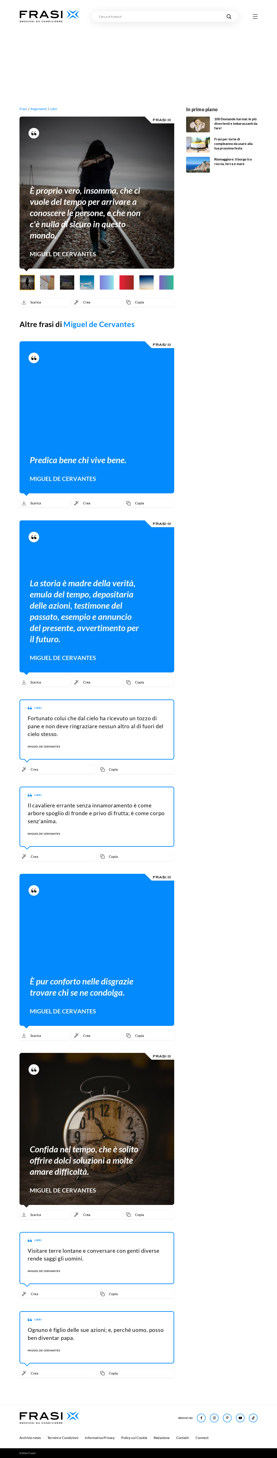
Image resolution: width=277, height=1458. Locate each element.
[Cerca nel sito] (229, 16)
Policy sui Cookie (134, 1438)
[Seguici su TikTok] (253, 1418)
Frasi (23, 109)
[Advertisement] (138, 55)
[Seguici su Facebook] (201, 1418)
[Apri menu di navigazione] (255, 16)
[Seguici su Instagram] (214, 1418)
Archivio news (30, 1438)
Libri (53, 109)
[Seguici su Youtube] (240, 1418)
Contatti (182, 1438)
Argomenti (39, 109)
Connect (202, 1438)
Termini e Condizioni (62, 1438)
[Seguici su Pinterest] (227, 1418)
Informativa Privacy (100, 1438)
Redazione (161, 1438)
